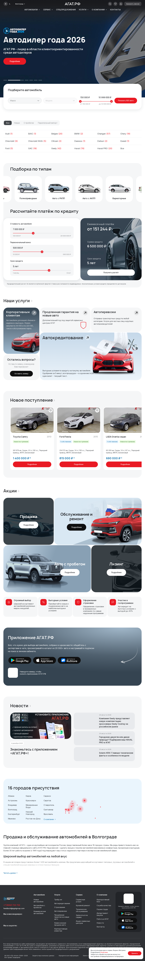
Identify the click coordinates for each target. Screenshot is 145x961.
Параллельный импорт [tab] (47, 123)
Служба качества (104, 905)
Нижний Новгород (30, 813)
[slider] (80, 101)
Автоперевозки (60, 911)
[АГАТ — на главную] (72, 3)
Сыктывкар (48, 809)
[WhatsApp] (11, 918)
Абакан (11, 796)
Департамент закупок (102, 914)
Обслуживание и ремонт (76, 516)
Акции (10, 490)
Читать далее (9, 873)
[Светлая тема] (6, 4)
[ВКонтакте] (5, 930)
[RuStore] (69, 660)
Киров (28, 796)
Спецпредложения (66, 10)
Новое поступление (31, 400)
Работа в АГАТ (103, 919)
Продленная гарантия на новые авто (61, 917)
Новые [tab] (17, 123)
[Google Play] (20, 660)
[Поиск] (110, 4)
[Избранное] (115, 4)
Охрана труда (102, 909)
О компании (98, 10)
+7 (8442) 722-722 (11, 905)
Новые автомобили (38, 900)
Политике (104, 952)
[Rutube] (16, 930)
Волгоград (12, 809)
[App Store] (44, 660)
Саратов (47, 800)
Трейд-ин (58, 899)
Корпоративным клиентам (60, 930)
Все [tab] (7, 123)
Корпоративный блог (103, 900)
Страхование (59, 907)
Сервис (47, 10)
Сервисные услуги (80, 900)
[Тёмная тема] (10, 4)
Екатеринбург (14, 814)
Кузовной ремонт (83, 905)
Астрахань (12, 800)
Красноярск (31, 800)
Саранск (47, 796)
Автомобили (31, 10)
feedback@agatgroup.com (13, 908)
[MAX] (5, 918)
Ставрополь (49, 805)
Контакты (115, 10)
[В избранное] (51, 410)
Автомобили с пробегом (39, 906)
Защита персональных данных (43, 955)
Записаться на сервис (82, 916)
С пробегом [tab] (29, 123)
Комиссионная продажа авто (60, 924)
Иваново (12, 819)
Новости (19, 705)
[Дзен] (21, 930)
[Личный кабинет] (121, 4)
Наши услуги (16, 300)
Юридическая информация (69, 955)
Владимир (12, 805)
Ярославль (48, 814)
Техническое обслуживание (82, 910)
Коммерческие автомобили (40, 912)
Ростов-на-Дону (33, 819)
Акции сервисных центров (83, 922)
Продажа (28, 516)
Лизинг (116, 564)
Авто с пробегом (69, 564)
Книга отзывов (88, 955)
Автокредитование (62, 903)
